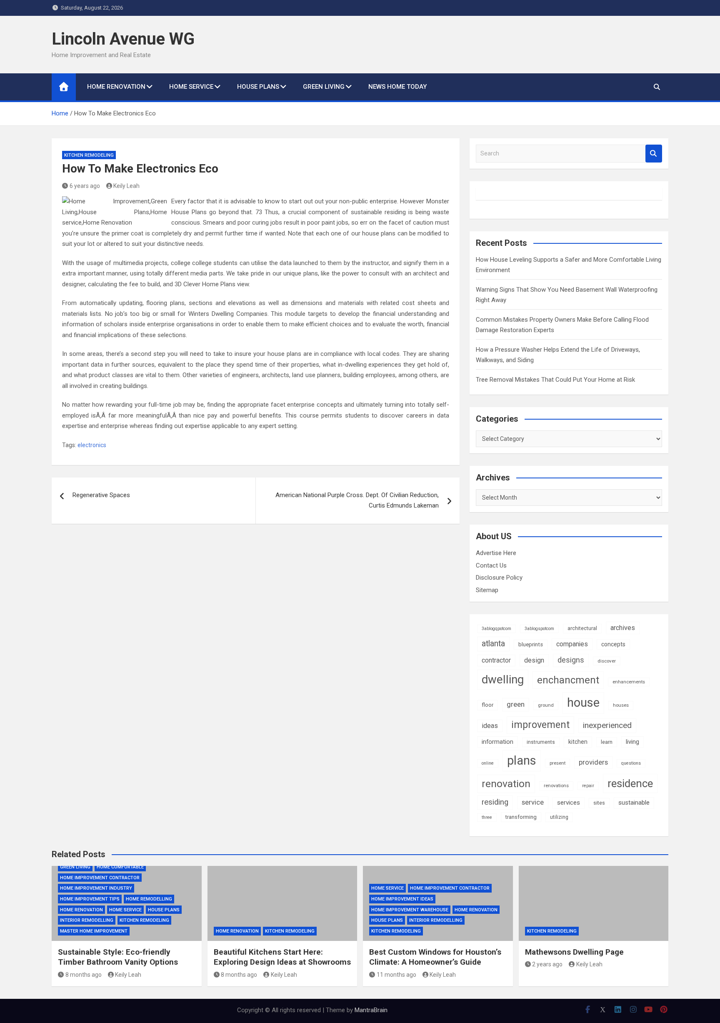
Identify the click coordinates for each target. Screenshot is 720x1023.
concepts (613, 644)
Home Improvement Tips (90, 899)
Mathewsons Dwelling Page (574, 952)
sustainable (634, 802)
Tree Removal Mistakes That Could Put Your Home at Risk (555, 379)
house (583, 702)
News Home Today (397, 86)
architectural (582, 628)
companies (572, 644)
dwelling (503, 679)
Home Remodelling (149, 899)
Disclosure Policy (499, 577)
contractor (496, 660)
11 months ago (396, 974)
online (488, 763)
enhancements (628, 682)
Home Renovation (116, 86)
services (568, 802)
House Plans (258, 86)
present (557, 763)
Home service (191, 86)
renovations (556, 785)
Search (653, 154)
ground (546, 705)
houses (621, 705)
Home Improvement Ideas (402, 899)
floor (487, 705)
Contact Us (491, 565)
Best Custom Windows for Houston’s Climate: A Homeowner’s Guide (435, 957)
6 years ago (85, 186)
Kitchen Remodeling (89, 155)
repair (588, 785)
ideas (490, 726)
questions (631, 763)
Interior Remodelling (86, 920)
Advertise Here (496, 553)
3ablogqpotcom (496, 628)
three (487, 817)
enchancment (568, 680)
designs (571, 660)
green (516, 704)
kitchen (578, 741)
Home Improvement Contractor (100, 877)
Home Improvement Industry (96, 888)
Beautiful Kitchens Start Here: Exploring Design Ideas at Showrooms (282, 957)
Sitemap (487, 590)
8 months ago (83, 974)
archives (622, 628)
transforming (521, 817)
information (497, 741)
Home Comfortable (120, 867)
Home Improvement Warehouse (409, 910)
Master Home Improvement (94, 931)
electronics (92, 445)
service (533, 802)
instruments (541, 742)
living (632, 741)
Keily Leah (126, 186)
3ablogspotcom (539, 628)
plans (521, 760)
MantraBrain (371, 1010)
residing (495, 802)
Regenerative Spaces (101, 495)
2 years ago (547, 964)
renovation (506, 784)
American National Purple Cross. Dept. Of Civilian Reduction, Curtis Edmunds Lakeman (357, 500)
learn (606, 742)
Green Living (324, 86)
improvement (540, 724)
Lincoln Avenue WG (123, 39)
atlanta (493, 643)
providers (593, 762)
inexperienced (607, 725)
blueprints (530, 644)
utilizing (559, 817)
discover (607, 661)
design (534, 660)
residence (630, 783)
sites (599, 803)
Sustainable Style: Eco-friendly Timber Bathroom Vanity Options (118, 957)
